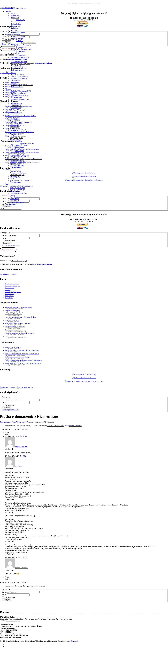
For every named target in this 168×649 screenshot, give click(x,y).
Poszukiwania (16, 104)
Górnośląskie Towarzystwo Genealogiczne (84, 3)
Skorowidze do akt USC (20, 57)
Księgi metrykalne (18, 36)
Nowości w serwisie (28, 43)
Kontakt (14, 30)
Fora (13, 422)
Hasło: (4, 238)
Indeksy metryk (17, 39)
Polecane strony (17, 70)
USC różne (15, 53)
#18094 (24, 436)
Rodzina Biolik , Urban (12, 320)
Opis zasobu (21, 47)
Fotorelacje (20, 20)
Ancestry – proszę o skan (13, 330)
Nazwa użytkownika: (9, 235)
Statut (13, 26)
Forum (8, 89)
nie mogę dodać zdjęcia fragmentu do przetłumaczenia (23, 363)
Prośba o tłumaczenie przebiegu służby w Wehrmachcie (23, 360)
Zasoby (9, 72)
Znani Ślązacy (16, 80)
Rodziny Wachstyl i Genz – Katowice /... (18, 323)
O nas (8, 11)
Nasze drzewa (16, 97)
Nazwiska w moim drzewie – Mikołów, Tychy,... (20, 317)
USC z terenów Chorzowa (21, 45)
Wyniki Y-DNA (17, 66)
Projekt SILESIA (12, 60)
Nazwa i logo (16, 22)
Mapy (13, 83)
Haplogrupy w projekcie (20, 64)
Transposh (74, 641)
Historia (14, 101)
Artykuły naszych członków (22, 85)
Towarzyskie (16, 108)
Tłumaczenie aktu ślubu (13, 347)
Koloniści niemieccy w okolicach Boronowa (19, 333)
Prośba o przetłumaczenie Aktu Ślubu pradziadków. (22, 350)
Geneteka (19, 41)
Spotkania (15, 18)
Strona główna (5, 422)
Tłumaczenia (16, 106)
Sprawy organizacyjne (19, 95)
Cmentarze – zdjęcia (19, 78)
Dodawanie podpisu (19, 110)
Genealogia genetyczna (20, 99)
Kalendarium (16, 24)
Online (8, 274)
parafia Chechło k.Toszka (13, 314)
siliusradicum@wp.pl (13, 621)
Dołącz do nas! (12, 112)
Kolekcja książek (17, 74)
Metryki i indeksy (13, 34)
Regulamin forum (18, 32)
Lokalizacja (15, 28)
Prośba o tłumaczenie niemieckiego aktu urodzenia (22, 354)
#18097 (24, 456)
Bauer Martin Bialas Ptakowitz (15, 327)
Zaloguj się (6, 243)
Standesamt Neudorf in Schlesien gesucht (18, 307)
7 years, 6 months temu (55, 426)
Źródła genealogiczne (19, 93)
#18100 (24, 558)
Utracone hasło (14, 245)
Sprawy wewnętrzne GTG (21, 91)
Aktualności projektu (19, 62)
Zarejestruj (5, 245)
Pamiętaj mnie (10, 241)
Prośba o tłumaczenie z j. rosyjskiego (17, 357)
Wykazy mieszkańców (19, 76)
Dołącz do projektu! (19, 68)
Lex (6, 336)
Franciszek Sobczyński (12, 311)
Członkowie (15, 16)
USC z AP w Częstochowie (21, 49)
